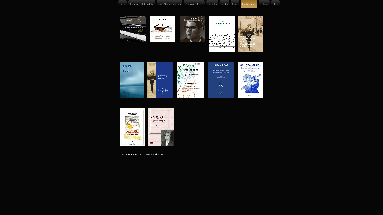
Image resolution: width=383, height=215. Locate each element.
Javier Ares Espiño (135, 154)
